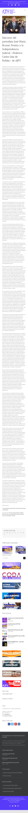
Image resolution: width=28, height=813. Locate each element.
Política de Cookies (7, 775)
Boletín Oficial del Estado (8, 791)
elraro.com (16, 802)
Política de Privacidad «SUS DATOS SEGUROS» (12, 772)
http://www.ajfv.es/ (8, 716)
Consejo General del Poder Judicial (10, 785)
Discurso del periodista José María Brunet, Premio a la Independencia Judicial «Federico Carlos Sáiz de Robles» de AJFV (13, 514)
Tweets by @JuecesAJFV (7, 694)
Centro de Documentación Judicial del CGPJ (12, 788)
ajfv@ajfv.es (17, 2)
